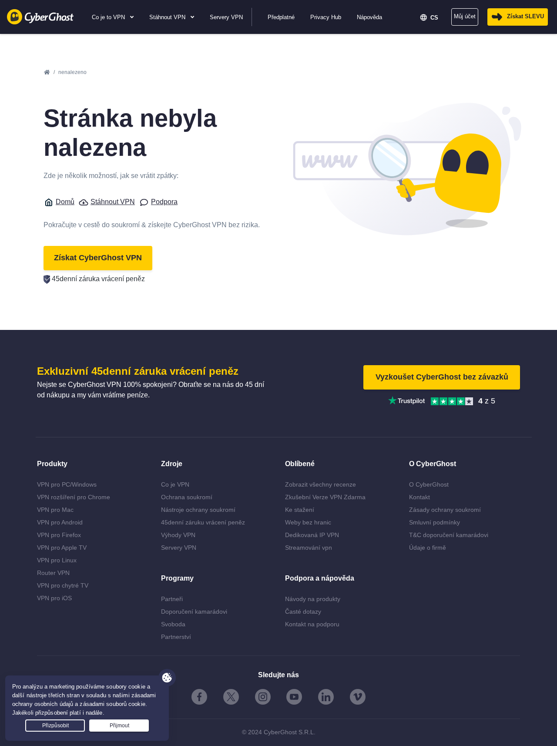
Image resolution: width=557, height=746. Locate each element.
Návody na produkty (312, 598)
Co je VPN (175, 484)
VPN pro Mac (55, 509)
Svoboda (173, 624)
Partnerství (176, 636)
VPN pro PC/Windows (67, 484)
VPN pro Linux (57, 560)
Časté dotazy (303, 611)
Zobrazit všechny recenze (320, 484)
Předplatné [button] (281, 17)
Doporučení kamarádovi (194, 611)
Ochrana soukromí (186, 497)
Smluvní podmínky (434, 522)
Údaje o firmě (427, 547)
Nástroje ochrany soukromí (198, 509)
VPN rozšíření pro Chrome (73, 497)
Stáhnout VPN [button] (168, 17)
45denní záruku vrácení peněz (203, 522)
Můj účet (465, 16)
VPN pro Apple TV (62, 547)
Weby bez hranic (308, 522)
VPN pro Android (60, 522)
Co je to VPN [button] (109, 17)
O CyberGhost (429, 484)
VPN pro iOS (54, 598)
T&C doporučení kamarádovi (448, 534)
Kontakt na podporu (312, 624)
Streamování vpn (308, 547)
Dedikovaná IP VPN (312, 534)
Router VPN (53, 572)
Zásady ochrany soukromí (445, 509)
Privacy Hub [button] (325, 17)
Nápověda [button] (369, 17)
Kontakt (419, 497)
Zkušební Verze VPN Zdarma (325, 497)
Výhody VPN (178, 534)
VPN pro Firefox (59, 534)
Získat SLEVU (525, 16)
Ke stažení (299, 509)
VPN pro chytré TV (62, 585)
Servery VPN (178, 547)
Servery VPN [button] (226, 17)
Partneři (172, 598)
